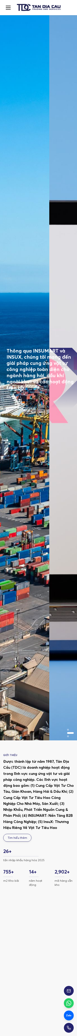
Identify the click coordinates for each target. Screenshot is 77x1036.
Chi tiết (12, 375)
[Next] (67, 964)
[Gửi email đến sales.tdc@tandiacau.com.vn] (69, 991)
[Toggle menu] (8, 8)
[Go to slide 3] (26, 385)
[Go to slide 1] (10, 385)
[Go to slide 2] (18, 385)
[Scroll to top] (38, 7)
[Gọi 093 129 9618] (69, 1028)
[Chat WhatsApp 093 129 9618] (69, 1003)
